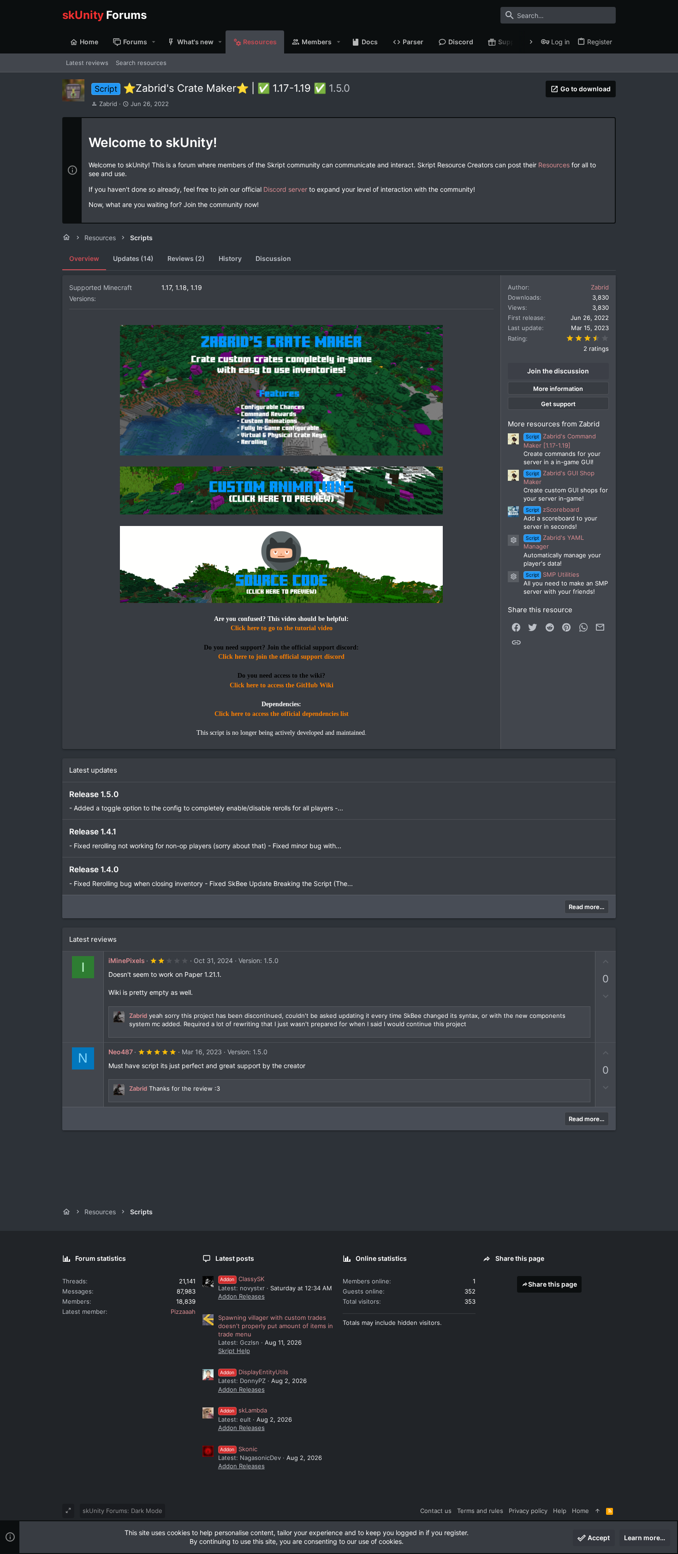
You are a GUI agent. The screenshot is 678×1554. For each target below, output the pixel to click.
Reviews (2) (186, 258)
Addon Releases (241, 1296)
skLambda (243, 1410)
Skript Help (234, 1350)
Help (559, 1510)
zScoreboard (552, 509)
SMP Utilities (552, 574)
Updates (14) (133, 258)
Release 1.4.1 (92, 831)
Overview (84, 258)
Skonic (238, 1449)
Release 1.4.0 (94, 869)
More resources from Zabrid (554, 424)
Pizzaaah (183, 1311)
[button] (154, 42)
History (230, 258)
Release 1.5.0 (94, 794)
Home (580, 1510)
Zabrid (108, 103)
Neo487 (120, 1052)
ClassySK (242, 1278)
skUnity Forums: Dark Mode (122, 1510)
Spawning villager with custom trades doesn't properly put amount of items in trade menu (275, 1326)
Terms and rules (480, 1510)
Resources (554, 165)
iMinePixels (126, 960)
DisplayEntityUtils (254, 1372)
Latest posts (234, 1258)
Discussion (273, 258)
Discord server (285, 189)
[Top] (597, 1511)
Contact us (436, 1510)
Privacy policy (528, 1510)
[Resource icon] (513, 540)
